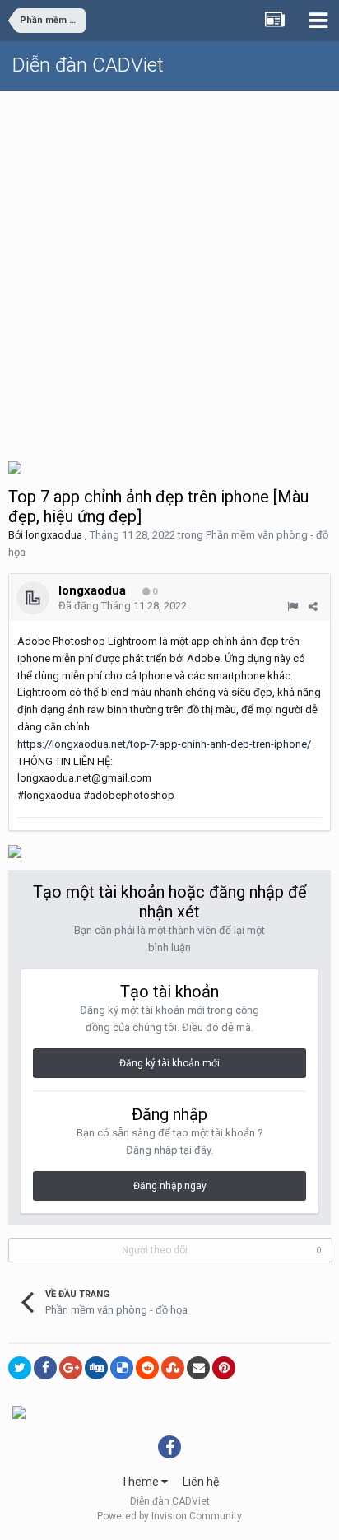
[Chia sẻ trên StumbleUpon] (172, 1367)
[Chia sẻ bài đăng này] (313, 606)
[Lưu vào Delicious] (121, 1367)
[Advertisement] (169, 269)
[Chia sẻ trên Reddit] (147, 1367)
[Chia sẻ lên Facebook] (45, 1367)
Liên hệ (201, 1481)
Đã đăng (122, 606)
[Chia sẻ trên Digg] (96, 1367)
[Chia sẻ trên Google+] (70, 1367)
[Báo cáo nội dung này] (292, 606)
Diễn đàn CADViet (88, 65)
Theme (141, 1481)
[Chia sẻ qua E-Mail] (198, 1367)
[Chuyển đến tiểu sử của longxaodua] (32, 597)
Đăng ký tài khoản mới (169, 1063)
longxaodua (54, 535)
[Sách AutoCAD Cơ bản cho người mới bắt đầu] (14, 466)
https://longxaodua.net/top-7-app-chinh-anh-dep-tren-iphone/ (164, 744)
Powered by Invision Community (169, 1516)
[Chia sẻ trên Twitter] (19, 1367)
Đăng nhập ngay (170, 1186)
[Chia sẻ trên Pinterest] (223, 1367)
